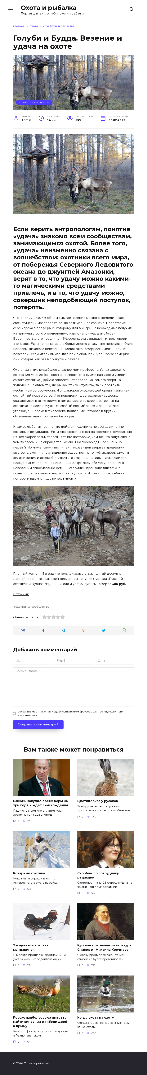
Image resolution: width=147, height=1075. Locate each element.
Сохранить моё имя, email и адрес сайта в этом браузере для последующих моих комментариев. (70, 713)
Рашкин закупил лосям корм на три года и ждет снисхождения (40, 803)
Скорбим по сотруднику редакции (98, 875)
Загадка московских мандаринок (30, 947)
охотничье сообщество (32, 606)
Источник (21, 594)
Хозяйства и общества (34, 102)
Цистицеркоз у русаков (97, 801)
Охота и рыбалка (49, 7)
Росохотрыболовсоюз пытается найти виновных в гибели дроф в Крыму (41, 1022)
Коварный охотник (29, 873)
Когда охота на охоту (95, 1017)
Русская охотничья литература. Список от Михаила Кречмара (104, 947)
